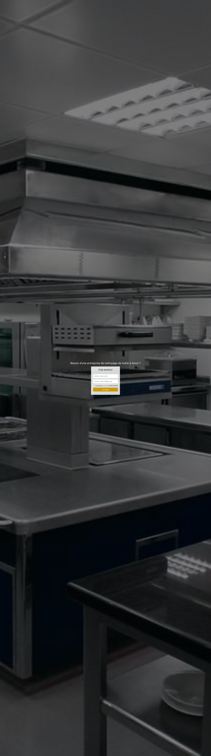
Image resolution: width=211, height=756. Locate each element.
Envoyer (105, 390)
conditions (105, 385)
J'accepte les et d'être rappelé (106, 385)
